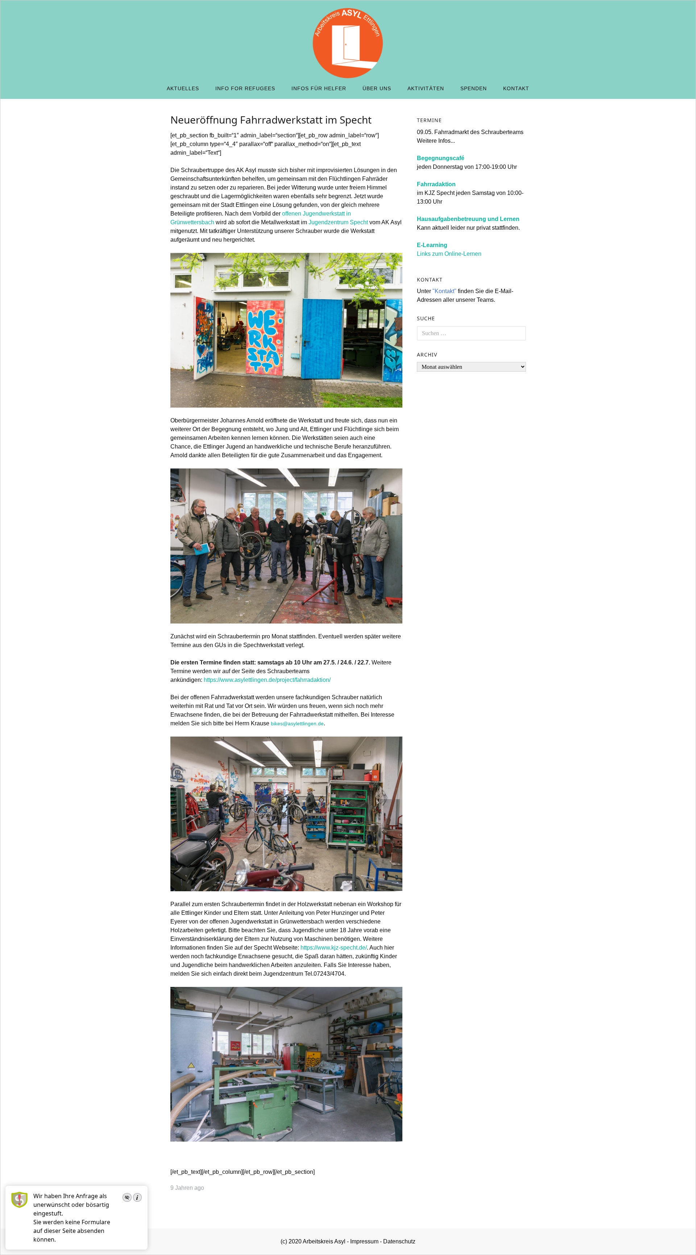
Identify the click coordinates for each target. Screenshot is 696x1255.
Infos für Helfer (318, 88)
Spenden (473, 88)
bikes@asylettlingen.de (297, 723)
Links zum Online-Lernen (449, 254)
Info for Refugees (245, 88)
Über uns (376, 88)
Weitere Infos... (436, 141)
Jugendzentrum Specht (338, 222)
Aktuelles (183, 88)
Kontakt (516, 88)
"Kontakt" (444, 291)
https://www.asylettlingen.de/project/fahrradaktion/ (267, 680)
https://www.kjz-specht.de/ (334, 948)
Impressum (364, 1241)
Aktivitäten (425, 88)
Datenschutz (399, 1241)
